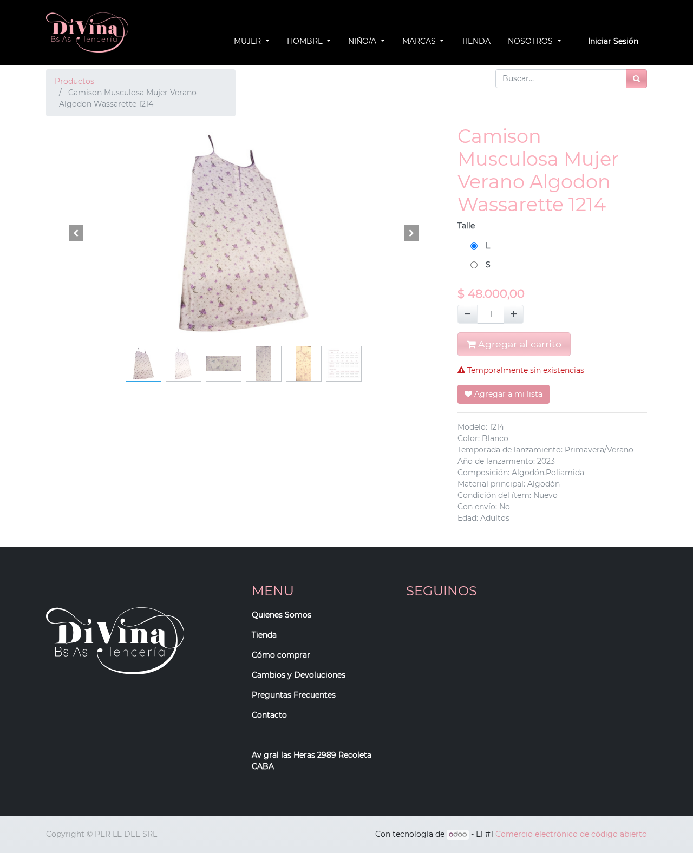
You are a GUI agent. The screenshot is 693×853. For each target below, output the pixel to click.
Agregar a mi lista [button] (507, 394)
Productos (74, 81)
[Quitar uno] (467, 314)
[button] (76, 233)
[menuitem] (476, 41)
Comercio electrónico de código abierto (571, 834)
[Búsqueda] (636, 78)
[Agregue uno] (514, 314)
